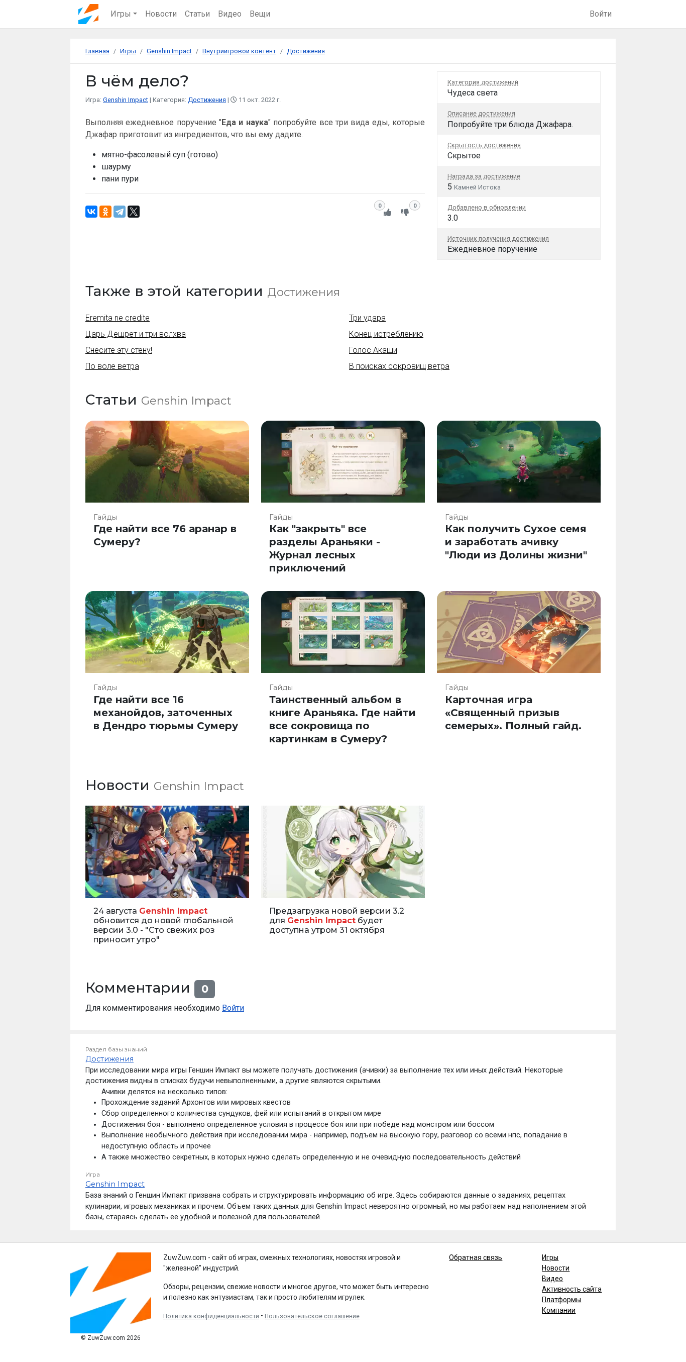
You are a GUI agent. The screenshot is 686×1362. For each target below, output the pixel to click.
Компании (559, 1310)
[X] (134, 212)
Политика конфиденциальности (211, 1316)
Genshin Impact (125, 100)
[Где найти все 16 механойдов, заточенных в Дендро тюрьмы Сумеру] (167, 672)
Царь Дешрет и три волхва (135, 334)
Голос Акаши (373, 350)
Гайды (105, 517)
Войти (601, 14)
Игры (550, 1257)
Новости (161, 14)
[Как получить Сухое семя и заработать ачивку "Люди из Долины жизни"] (519, 502)
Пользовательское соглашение (312, 1316)
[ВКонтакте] (91, 212)
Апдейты (279, 885)
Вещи (260, 14)
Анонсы (101, 885)
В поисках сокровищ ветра (399, 366)
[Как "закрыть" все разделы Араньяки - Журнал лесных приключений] (343, 502)
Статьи (197, 14)
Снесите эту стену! (118, 350)
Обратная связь (475, 1257)
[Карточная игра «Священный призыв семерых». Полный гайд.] (519, 672)
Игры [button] (120, 14)
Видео (230, 14)
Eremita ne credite (117, 318)
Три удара (367, 318)
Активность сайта (572, 1289)
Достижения (207, 100)
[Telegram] (119, 212)
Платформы (561, 1300)
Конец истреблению (386, 334)
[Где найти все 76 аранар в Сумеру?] (167, 502)
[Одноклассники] (105, 212)
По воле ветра (112, 366)
